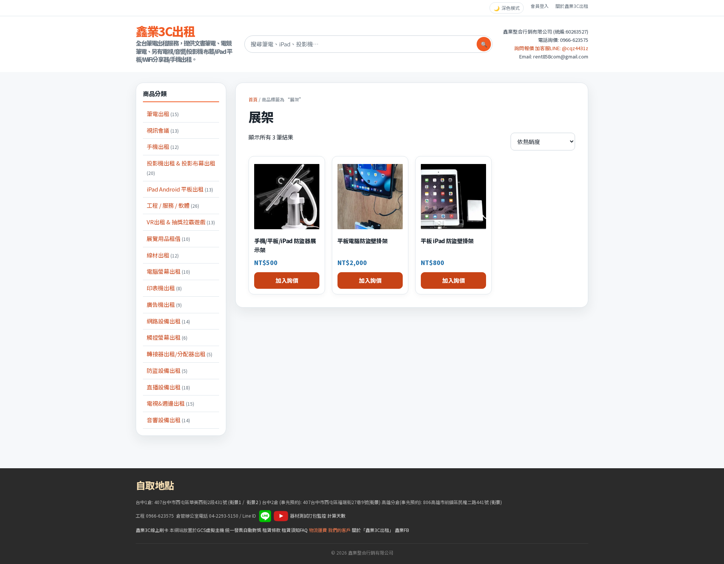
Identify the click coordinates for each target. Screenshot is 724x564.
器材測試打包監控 (308, 515)
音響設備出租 (168, 420)
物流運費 (318, 530)
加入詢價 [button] (287, 280)
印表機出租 (164, 288)
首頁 (253, 99)
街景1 (235, 502)
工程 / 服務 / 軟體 (173, 205)
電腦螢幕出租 (168, 271)
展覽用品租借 (168, 238)
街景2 (252, 502)
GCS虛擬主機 (210, 530)
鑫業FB (402, 530)
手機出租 (163, 146)
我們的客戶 (339, 530)
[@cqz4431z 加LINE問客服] (265, 515)
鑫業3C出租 (165, 31)
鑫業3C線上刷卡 (152, 530)
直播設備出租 (168, 387)
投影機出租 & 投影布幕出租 (181, 167)
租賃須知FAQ (295, 530)
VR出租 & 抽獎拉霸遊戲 (181, 222)
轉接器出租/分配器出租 (179, 354)
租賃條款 (271, 530)
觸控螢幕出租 (167, 337)
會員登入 (540, 6)
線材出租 (163, 255)
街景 (374, 502)
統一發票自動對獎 (243, 530)
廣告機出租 (164, 304)
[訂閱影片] (281, 515)
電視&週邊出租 (170, 403)
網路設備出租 (168, 321)
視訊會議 (163, 130)
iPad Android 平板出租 (180, 189)
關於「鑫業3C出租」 (373, 530)
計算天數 (336, 515)
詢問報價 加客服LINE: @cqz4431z (551, 48)
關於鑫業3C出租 (571, 6)
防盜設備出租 (167, 370)
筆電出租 (163, 114)
